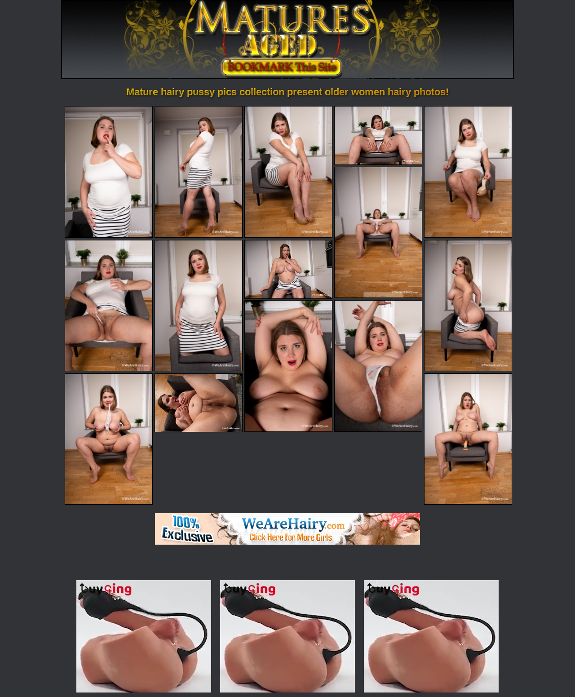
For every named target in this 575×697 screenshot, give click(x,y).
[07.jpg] (109, 305)
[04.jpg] (378, 135)
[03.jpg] (288, 171)
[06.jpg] (378, 232)
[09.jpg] (288, 269)
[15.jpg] (468, 439)
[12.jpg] (378, 365)
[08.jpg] (199, 305)
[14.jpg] (199, 402)
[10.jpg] (468, 305)
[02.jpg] (199, 171)
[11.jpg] (288, 365)
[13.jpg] (109, 439)
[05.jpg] (468, 171)
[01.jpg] (109, 171)
